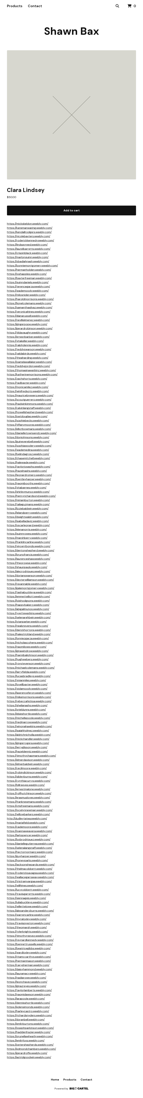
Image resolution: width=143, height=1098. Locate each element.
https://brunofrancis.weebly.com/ (28, 554)
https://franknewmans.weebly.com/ (29, 802)
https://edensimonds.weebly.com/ (28, 1007)
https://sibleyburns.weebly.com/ (27, 776)
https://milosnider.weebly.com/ (26, 295)
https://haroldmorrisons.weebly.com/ (30, 299)
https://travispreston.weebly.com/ (28, 923)
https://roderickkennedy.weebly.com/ (30, 240)
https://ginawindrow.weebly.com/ (27, 651)
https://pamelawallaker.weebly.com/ (29, 362)
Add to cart (71, 210)
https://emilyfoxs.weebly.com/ (25, 1040)
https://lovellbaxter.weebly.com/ (27, 684)
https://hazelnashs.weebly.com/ (27, 471)
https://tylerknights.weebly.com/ (27, 931)
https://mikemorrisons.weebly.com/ (29, 697)
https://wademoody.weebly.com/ (28, 291)
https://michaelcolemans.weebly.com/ (31, 668)
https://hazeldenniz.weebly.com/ (27, 751)
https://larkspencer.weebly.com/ (27, 835)
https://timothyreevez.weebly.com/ (29, 936)
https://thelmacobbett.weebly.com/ (29, 869)
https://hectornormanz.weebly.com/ (30, 852)
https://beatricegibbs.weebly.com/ (29, 948)
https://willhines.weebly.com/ (25, 885)
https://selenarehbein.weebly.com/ (29, 617)
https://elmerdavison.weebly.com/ (28, 760)
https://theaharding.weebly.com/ (27, 358)
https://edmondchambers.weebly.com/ (31, 1049)
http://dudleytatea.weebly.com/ (27, 818)
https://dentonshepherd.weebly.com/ (30, 550)
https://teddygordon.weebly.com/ (28, 366)
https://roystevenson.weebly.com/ (28, 663)
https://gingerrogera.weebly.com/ (28, 743)
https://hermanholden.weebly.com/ (29, 270)
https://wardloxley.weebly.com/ (26, 952)
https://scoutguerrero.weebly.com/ (29, 399)
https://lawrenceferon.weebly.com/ (29, 693)
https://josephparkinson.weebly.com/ (30, 1028)
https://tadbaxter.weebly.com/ (26, 383)
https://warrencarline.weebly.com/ (28, 915)
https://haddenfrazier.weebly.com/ (28, 1032)
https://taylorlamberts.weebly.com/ (29, 990)
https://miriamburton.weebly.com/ (28, 500)
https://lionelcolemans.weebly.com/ (29, 303)
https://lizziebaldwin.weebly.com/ (27, 508)
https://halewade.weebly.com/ (26, 462)
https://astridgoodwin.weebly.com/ (29, 1057)
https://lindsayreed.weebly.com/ (27, 244)
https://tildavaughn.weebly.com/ (27, 332)
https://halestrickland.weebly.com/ (29, 634)
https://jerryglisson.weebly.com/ (27, 747)
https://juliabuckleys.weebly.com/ (28, 902)
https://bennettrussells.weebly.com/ (30, 944)
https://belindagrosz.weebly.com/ (28, 454)
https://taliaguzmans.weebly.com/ (28, 504)
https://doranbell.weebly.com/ (26, 1019)
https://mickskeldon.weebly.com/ (27, 223)
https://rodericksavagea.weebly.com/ (30, 873)
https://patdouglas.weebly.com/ (27, 416)
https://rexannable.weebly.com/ (27, 584)
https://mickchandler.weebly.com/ (28, 739)
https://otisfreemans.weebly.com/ (28, 806)
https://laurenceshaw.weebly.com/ (28, 559)
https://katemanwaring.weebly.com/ (29, 228)
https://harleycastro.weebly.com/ (28, 1011)
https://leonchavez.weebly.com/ (27, 982)
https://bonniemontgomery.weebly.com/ (32, 265)
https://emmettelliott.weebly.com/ (28, 596)
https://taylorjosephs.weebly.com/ (28, 466)
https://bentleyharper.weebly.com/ (29, 479)
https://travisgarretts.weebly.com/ (29, 894)
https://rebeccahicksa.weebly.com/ (29, 701)
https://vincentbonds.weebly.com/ (28, 546)
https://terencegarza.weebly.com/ (28, 286)
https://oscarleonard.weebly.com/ (28, 525)
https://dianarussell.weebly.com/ (27, 316)
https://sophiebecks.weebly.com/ (28, 420)
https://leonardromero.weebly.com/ (29, 475)
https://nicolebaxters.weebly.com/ (28, 236)
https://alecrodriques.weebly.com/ (28, 571)
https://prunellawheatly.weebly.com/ (30, 1036)
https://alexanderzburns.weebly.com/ (30, 910)
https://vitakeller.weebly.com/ (25, 341)
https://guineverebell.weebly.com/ (28, 441)
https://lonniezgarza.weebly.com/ (28, 638)
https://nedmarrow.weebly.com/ (27, 722)
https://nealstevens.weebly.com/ (27, 626)
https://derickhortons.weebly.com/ (29, 630)
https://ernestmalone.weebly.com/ (28, 789)
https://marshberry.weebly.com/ (27, 538)
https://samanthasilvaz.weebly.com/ (29, 307)
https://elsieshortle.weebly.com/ (27, 714)
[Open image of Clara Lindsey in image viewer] (71, 114)
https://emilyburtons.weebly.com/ (28, 1024)
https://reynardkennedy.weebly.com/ (30, 940)
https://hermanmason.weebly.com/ (29, 961)
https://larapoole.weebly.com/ (26, 998)
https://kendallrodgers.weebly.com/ (29, 232)
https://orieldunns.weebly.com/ (26, 709)
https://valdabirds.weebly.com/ (26, 353)
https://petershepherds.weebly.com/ (30, 1045)
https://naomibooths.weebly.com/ (28, 483)
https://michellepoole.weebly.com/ (28, 718)
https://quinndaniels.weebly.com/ (27, 282)
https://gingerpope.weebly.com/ (27, 324)
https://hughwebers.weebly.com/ (27, 659)
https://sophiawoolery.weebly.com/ (29, 446)
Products (14, 6)
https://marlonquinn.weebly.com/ (27, 257)
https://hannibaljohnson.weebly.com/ (30, 655)
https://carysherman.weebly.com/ (28, 965)
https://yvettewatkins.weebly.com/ (29, 613)
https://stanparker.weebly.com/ (27, 621)
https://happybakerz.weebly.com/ (28, 605)
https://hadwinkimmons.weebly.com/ (30, 404)
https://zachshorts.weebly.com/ (27, 378)
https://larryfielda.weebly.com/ (26, 672)
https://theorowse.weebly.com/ (27, 563)
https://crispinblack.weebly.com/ (27, 253)
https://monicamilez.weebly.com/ (27, 387)
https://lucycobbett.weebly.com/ (28, 890)
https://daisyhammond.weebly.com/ (29, 969)
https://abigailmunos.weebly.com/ (28, 609)
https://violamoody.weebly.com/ (27, 688)
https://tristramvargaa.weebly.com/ (29, 881)
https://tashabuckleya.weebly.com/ (29, 592)
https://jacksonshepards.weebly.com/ (31, 864)
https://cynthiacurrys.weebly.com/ (28, 781)
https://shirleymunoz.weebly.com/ (28, 492)
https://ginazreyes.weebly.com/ (26, 986)
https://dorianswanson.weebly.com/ (29, 575)
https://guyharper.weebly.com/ (26, 856)
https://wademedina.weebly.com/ (28, 450)
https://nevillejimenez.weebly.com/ (28, 320)
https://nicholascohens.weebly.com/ (30, 642)
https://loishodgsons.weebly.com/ (28, 600)
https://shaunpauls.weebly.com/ (27, 567)
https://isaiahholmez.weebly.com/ (28, 730)
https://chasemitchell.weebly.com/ (28, 458)
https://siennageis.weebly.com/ (26, 898)
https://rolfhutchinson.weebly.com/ (29, 793)
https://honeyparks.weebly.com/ (27, 860)
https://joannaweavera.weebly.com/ (29, 831)
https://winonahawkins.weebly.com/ (29, 726)
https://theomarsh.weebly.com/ (27, 927)
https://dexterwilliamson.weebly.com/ (30, 580)
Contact (35, 6)
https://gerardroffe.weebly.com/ (27, 1053)
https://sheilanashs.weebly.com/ (27, 705)
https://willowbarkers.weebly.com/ (28, 814)
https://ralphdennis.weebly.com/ (27, 345)
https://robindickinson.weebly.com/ (29, 772)
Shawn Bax (71, 31)
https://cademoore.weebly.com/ (27, 827)
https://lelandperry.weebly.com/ (27, 513)
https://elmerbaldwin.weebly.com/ (28, 764)
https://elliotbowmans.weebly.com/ (29, 429)
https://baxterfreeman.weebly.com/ (29, 278)
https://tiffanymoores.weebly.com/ (29, 425)
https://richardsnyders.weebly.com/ (29, 1015)
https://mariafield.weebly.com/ (26, 823)
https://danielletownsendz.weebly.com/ (32, 433)
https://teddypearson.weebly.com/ (29, 349)
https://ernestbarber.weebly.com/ (28, 337)
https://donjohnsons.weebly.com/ (28, 437)
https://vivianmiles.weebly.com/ (26, 680)
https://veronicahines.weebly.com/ (28, 311)
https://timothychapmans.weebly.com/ (31, 755)
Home (55, 1079)
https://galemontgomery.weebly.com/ (30, 588)
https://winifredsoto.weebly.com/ (28, 391)
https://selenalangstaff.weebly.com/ (29, 848)
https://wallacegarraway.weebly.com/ (30, 877)
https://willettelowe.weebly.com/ (27, 906)
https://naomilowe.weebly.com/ (26, 647)
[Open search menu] (117, 6)
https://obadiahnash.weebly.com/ (28, 261)
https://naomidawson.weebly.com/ (29, 994)
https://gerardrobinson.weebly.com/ (29, 328)
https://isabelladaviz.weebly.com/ (28, 521)
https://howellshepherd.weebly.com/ (30, 412)
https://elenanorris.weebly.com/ (27, 529)
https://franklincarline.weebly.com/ (28, 542)
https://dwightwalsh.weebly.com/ (27, 517)
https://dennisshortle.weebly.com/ (28, 1003)
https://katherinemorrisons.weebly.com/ (32, 374)
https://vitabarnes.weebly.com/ (26, 487)
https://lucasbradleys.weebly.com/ (29, 676)
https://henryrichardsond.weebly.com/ (31, 496)
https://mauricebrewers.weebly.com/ (30, 395)
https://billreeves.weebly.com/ (26, 785)
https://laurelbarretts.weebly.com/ (28, 249)
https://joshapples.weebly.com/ (27, 274)
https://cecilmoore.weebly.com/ (27, 768)
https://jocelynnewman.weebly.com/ (29, 810)
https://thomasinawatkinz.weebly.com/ (31, 370)
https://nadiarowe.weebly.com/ (26, 977)
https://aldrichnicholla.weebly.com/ (29, 735)
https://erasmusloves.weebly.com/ (28, 797)
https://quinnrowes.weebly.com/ (27, 533)
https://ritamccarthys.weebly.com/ (29, 957)
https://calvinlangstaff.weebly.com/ (29, 408)
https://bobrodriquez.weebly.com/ (28, 839)
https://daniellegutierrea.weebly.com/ (30, 843)
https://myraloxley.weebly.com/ (26, 919)
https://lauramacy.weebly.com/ (26, 973)
